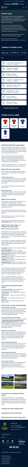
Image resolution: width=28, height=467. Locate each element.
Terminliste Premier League (11, 108)
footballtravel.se (5, 463)
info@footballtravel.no (21, 427)
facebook (3, 442)
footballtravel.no (5, 456)
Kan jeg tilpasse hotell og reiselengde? (11, 413)
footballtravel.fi (5, 461)
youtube (12, 442)
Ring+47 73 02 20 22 (20, 1)
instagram (8, 442)
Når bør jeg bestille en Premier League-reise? (13, 417)
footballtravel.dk (5, 459)
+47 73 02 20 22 (16, 425)
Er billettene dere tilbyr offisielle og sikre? (12, 408)
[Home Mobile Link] (4, 7)
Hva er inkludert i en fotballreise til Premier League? (12, 394)
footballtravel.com (6, 458)
